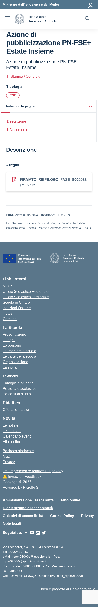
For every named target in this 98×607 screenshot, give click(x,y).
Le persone (12, 345)
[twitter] (44, 533)
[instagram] (38, 533)
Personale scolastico (19, 389)
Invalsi (8, 313)
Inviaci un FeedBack (22, 476)
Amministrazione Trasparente (28, 500)
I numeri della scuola (19, 351)
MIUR (7, 286)
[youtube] (32, 533)
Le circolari (12, 431)
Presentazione (14, 334)
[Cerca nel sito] (87, 19)
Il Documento (17, 130)
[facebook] (26, 533)
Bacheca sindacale (18, 451)
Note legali (12, 523)
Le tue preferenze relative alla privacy (33, 471)
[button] (49, 106)
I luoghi (9, 340)
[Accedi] (91, 4)
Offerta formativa (16, 410)
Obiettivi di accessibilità (23, 516)
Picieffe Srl (32, 487)
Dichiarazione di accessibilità (28, 508)
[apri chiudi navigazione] (7, 19)
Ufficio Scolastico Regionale (26, 291)
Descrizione (16, 121)
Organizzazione (15, 362)
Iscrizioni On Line (17, 308)
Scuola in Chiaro (16, 302)
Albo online (12, 442)
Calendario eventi (17, 436)
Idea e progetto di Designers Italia (68, 589)
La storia (10, 367)
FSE (13, 95)
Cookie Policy (62, 516)
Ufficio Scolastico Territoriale (26, 297)
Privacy (9, 462)
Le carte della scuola (19, 356)
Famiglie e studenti (18, 383)
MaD (6, 456)
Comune (10, 319)
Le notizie (10, 425)
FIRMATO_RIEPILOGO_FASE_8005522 (53, 180)
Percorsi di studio (17, 394)
